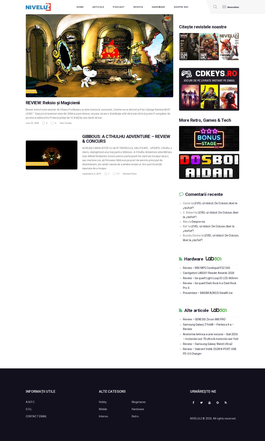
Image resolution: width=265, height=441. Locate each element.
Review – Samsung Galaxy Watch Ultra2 (207, 344)
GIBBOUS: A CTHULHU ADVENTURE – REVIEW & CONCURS (126, 139)
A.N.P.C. (30, 402)
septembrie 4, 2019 (91, 174)
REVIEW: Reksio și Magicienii (53, 103)
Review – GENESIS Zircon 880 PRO (204, 319)
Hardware (193, 259)
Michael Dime (130, 174)
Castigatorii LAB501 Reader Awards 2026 (208, 272)
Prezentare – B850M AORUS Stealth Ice (208, 292)
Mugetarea (138, 402)
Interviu (103, 416)
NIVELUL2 (196, 418)
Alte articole (196, 310)
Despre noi (198, 221)
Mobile (103, 409)
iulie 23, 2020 (32, 123)
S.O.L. (29, 409)
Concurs (32, 164)
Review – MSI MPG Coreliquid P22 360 (206, 267)
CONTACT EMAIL (36, 416)
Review (31, 91)
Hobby (103, 402)
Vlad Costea (66, 123)
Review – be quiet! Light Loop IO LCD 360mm (210, 278)
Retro (135, 416)
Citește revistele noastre (203, 27)
